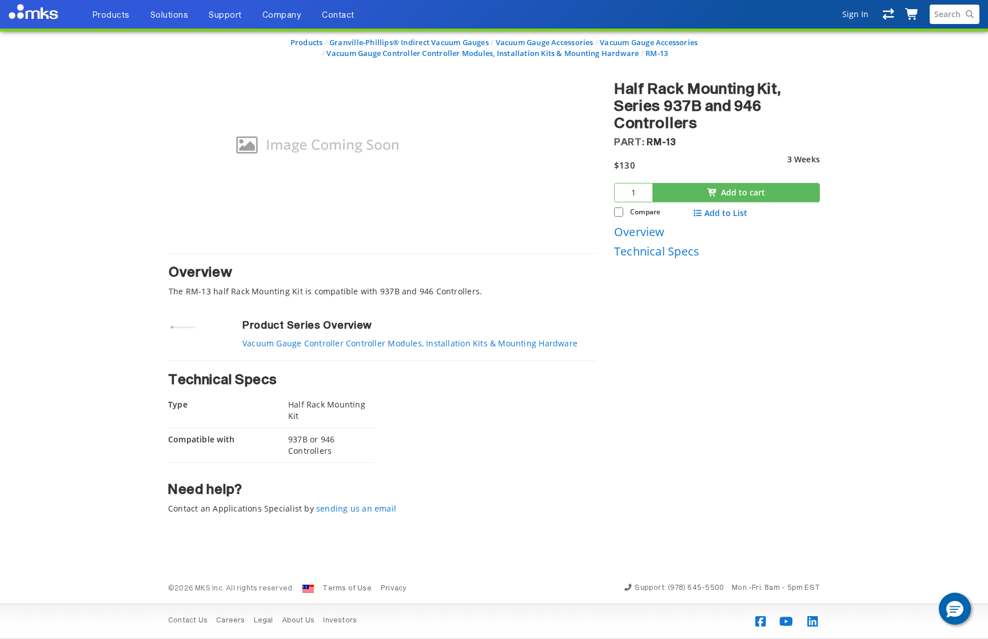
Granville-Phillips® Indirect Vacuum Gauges (409, 42)
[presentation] (494, 319)
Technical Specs (656, 251)
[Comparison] (888, 14)
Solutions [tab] (169, 15)
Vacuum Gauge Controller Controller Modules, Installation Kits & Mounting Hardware (482, 53)
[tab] (382, 275)
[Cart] (912, 14)
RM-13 (657, 53)
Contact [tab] (338, 15)
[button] (955, 609)
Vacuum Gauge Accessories (544, 42)
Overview (639, 231)
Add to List (725, 213)
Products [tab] (111, 15)
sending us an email (356, 508)
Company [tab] (282, 15)
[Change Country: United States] (308, 588)
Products (306, 42)
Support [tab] (225, 15)
